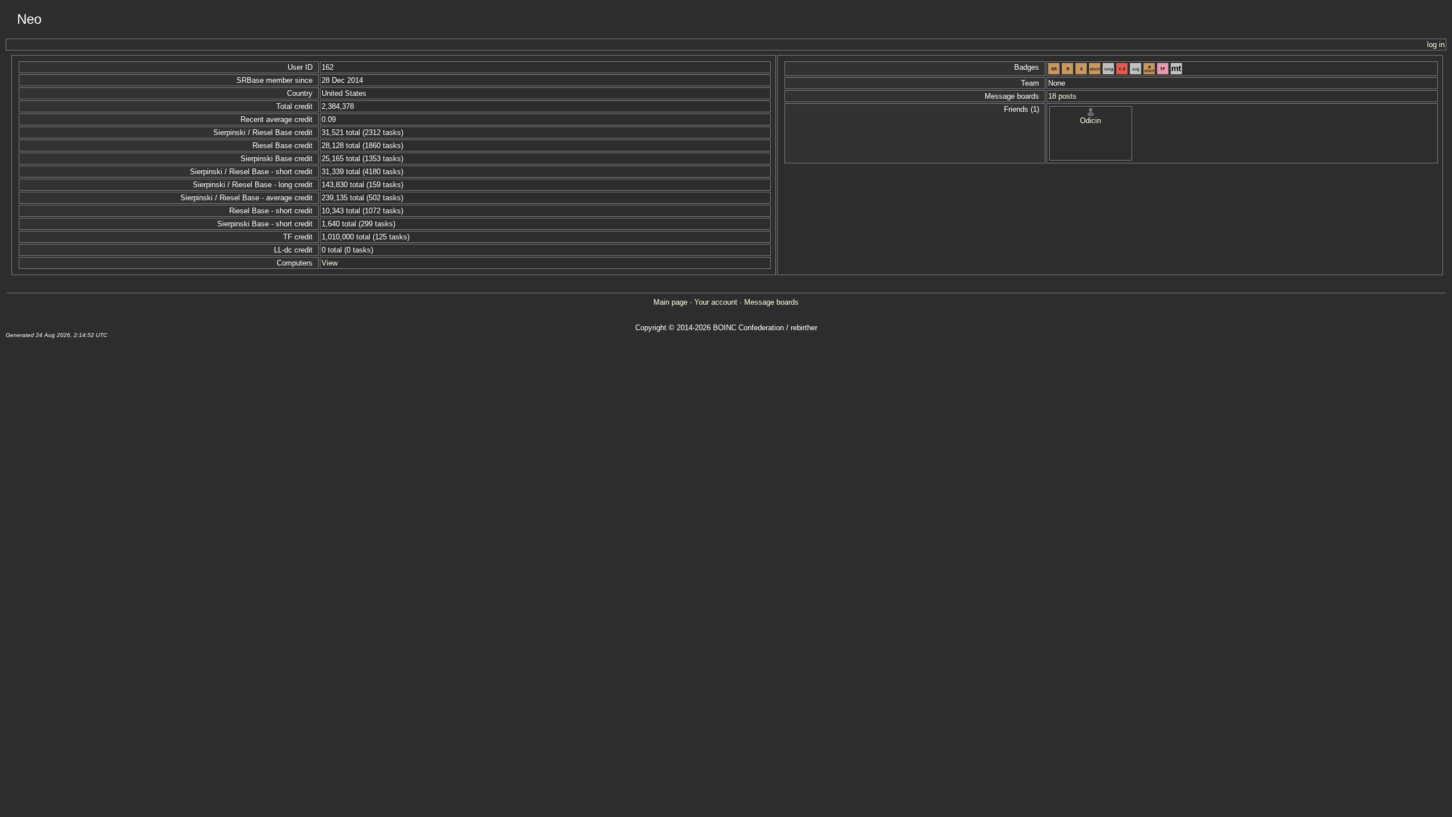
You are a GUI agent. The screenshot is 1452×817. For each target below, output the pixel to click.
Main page (670, 302)
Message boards (771, 302)
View (329, 263)
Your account (715, 302)
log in (1436, 44)
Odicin (1090, 120)
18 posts (1062, 96)
